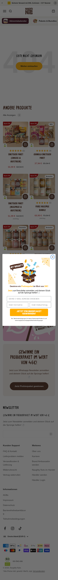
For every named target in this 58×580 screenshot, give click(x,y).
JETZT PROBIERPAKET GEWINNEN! (29, 312)
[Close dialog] (53, 257)
